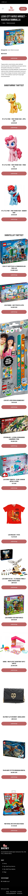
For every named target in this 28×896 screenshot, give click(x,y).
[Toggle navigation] (3, 8)
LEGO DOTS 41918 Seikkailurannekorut (14, 400)
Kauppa (23, 8)
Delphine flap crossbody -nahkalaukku (14, 717)
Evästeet (19, 891)
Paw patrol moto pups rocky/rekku (14, 824)
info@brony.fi (4, 2)
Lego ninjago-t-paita (14, 535)
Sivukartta (19, 893)
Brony (5, 863)
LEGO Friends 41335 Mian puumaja (14, 617)
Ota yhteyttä (13, 891)
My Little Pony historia (9, 866)
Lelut (4, 23)
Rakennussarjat (11, 23)
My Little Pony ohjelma (9, 869)
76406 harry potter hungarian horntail (14, 770)
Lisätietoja (14, 58)
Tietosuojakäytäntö (11, 893)
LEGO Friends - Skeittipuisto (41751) (14, 305)
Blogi (5, 872)
